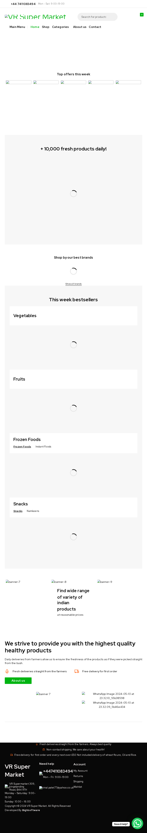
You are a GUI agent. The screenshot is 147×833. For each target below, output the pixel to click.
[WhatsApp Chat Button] (137, 823)
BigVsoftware (31, 810)
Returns (78, 776)
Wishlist (78, 786)
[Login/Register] (131, 17)
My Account (80, 770)
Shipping (78, 781)
